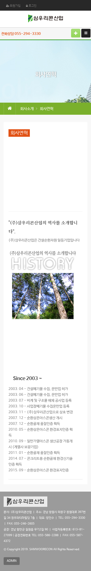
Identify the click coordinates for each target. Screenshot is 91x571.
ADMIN (12, 561)
